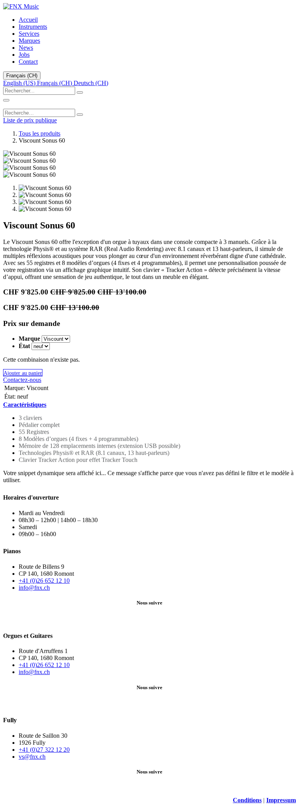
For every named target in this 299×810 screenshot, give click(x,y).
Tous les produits (39, 133)
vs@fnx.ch (32, 756)
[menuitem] (28, 19)
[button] (22, 372)
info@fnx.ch (34, 587)
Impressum (281, 800)
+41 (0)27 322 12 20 (44, 749)
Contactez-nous (22, 379)
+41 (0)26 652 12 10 (44, 580)
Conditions (247, 800)
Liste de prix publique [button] (30, 120)
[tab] (24, 404)
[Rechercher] (80, 92)
